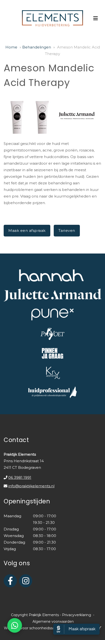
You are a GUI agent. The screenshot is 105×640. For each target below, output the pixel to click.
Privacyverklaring (76, 615)
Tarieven (66, 230)
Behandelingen (36, 47)
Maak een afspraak (27, 230)
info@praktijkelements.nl (31, 486)
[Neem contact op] (14, 625)
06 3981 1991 (19, 477)
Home (11, 47)
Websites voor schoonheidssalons (33, 628)
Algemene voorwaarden (53, 621)
